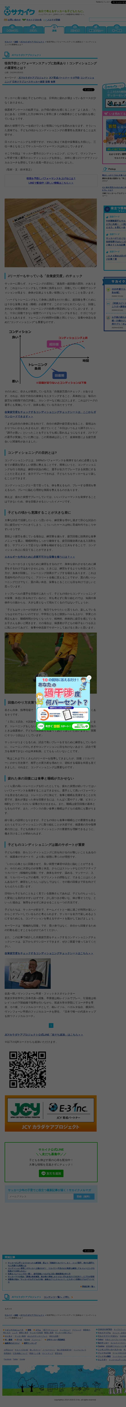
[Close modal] (89, 677)
